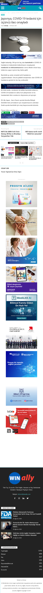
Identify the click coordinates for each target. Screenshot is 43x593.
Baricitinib (11, 123)
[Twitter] (28, 498)
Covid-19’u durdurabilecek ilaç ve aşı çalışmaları (35, 158)
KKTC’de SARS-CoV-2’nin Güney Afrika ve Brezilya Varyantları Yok (10, 134)
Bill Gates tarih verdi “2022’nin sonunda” (33, 133)
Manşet (3, 554)
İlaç (9, 12)
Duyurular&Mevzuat (7, 563)
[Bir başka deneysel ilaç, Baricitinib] (21, 151)
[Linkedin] (24, 498)
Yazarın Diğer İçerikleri (27, 143)
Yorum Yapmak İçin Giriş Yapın (11, 172)
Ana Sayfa (3, 12)
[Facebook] (15, 498)
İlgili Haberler (13, 143)
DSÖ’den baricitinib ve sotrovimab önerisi (7, 157)
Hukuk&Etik (4, 566)
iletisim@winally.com (24, 494)
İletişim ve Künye (21, 580)
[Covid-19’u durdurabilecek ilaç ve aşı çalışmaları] (35, 151)
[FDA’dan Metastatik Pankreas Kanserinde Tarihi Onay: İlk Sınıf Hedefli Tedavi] (6, 515)
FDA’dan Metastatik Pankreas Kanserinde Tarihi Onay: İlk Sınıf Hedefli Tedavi (27, 514)
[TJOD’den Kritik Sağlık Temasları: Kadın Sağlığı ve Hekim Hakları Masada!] (6, 536)
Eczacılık (4, 570)
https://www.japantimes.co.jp (15, 121)
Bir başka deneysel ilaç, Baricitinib (21, 157)
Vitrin (2, 560)
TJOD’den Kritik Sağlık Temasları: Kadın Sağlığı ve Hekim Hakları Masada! (26, 534)
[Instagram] (19, 498)
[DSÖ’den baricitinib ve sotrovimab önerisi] (7, 151)
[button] (39, 8)
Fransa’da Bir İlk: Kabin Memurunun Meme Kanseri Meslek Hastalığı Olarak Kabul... (26, 525)
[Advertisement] (21, 449)
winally (6, 25)
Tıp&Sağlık (4, 551)
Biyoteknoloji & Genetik (22, 155)
